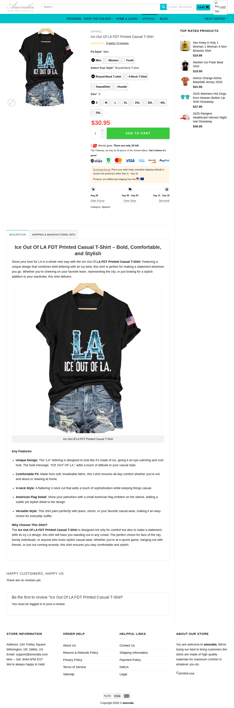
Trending (73, 18)
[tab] (18, 234)
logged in (36, 604)
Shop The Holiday (98, 18)
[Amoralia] (21, 7)
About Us (69, 645)
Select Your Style (102, 67)
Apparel (148, 18)
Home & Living (126, 18)
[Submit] (163, 7)
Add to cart (138, 133)
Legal (123, 674)
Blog (164, 18)
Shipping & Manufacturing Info (53, 234)
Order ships (130, 200)
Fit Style (96, 51)
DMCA (124, 667)
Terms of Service (74, 667)
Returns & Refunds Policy (80, 652)
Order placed (97, 200)
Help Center (215, 18)
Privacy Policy (72, 660)
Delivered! (164, 200)
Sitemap (68, 674)
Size (94, 94)
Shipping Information (134, 652)
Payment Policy (130, 660)
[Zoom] (11, 103)
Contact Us (127, 645)
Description (17, 234)
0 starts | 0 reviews (117, 43)
